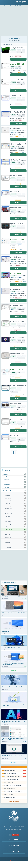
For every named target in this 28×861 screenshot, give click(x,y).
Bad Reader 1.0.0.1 (17, 112)
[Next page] (16, 452)
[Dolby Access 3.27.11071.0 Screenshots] (5, 275)
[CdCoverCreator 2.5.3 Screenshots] (5, 209)
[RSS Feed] (10, 835)
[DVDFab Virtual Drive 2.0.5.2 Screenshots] (5, 340)
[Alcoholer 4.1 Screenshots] (5, 98)
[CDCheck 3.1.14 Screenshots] (5, 193)
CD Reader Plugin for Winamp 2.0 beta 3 (18, 160)
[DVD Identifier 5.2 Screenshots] (5, 307)
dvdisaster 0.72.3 (17, 353)
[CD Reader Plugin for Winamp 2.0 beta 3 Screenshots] (5, 162)
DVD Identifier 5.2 (17, 305)
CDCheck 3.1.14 (16, 191)
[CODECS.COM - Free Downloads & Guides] (14, 816)
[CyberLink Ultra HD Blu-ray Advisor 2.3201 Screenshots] (5, 226)
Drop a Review (18, 56)
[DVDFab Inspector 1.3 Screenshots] (5, 323)
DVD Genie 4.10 (16, 289)
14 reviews (19, 249)
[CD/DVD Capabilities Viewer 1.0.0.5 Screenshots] (5, 178)
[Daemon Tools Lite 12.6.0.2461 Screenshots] (5, 241)
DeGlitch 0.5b (15, 257)
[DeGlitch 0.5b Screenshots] (5, 259)
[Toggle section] (25, 840)
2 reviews (24, 199)
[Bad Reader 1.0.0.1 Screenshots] (5, 114)
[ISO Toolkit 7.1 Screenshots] (5, 421)
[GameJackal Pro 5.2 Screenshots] (5, 388)
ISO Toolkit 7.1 (16, 419)
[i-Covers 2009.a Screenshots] (5, 405)
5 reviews (22, 346)
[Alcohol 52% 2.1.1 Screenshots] (5, 82)
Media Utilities (18, 68)
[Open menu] (2, 2)
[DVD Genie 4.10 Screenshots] (5, 291)
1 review (23, 88)
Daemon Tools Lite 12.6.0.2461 (18, 239)
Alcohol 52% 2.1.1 (17, 80)
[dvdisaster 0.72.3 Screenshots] (5, 355)
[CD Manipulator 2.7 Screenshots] (5, 146)
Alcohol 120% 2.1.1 (17, 64)
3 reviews (23, 72)
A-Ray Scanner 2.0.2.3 (18, 48)
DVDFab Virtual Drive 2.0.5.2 (18, 338)
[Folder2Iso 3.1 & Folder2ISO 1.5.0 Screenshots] (5, 372)
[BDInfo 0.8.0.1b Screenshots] (5, 130)
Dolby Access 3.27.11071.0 (18, 273)
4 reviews (24, 281)
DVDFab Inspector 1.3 (18, 321)
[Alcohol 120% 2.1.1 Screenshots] (5, 66)
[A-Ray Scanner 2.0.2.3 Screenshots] (5, 50)
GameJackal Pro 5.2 (18, 386)
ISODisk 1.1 (14, 435)
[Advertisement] (14, 22)
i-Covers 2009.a (16, 403)
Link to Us (16, 834)
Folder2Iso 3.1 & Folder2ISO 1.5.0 (18, 370)
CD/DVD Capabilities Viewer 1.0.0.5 (18, 176)
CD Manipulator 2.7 (18, 144)
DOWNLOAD (19, 59)
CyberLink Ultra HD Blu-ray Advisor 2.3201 (18, 224)
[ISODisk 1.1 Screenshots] (5, 437)
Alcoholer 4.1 (15, 96)
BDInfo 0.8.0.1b (16, 128)
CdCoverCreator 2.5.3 (18, 207)
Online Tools (15, 840)
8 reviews (24, 168)
